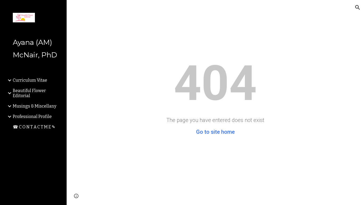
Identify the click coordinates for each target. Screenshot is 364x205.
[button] (357, 7)
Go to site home (215, 132)
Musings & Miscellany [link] (34, 106)
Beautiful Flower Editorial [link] (29, 93)
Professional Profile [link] (32, 116)
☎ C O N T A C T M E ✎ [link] (34, 126)
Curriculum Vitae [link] (30, 80)
